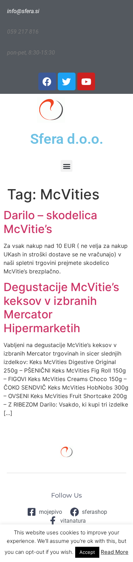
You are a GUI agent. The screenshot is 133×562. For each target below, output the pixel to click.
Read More (114, 552)
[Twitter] (67, 81)
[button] (66, 166)
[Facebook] (47, 81)
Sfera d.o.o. (66, 139)
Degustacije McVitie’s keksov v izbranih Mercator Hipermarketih (61, 307)
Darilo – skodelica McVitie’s (50, 221)
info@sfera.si (23, 11)
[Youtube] (86, 81)
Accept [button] (87, 552)
